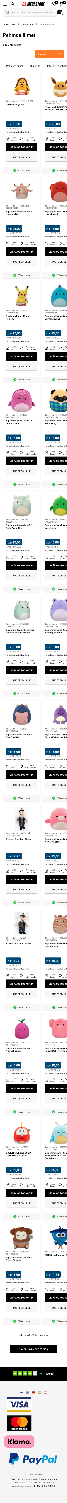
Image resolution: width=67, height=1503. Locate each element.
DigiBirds (35, 65)
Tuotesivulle (22, 157)
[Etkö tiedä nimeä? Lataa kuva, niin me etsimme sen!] (60, 12)
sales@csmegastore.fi (24, 1485)
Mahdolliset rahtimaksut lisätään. (18, 132)
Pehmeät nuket (14, 65)
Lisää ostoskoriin (22, 147)
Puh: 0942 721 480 (46, 1485)
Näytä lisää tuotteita (33, 1349)
